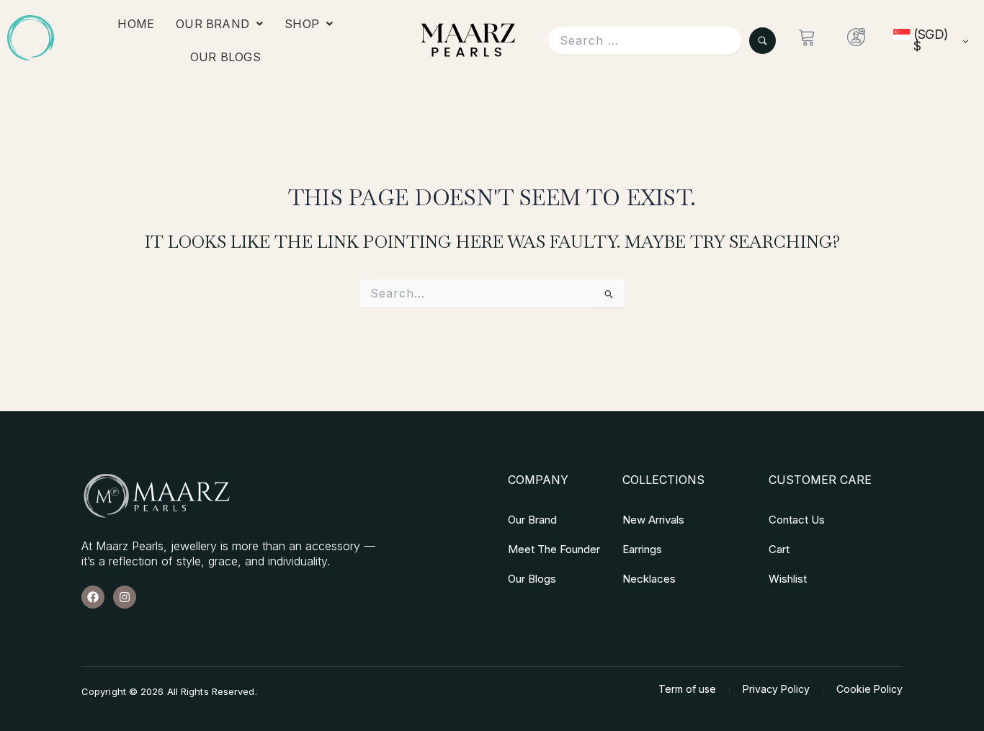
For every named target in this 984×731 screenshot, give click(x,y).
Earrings (642, 549)
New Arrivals (653, 519)
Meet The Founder (554, 549)
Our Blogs (225, 57)
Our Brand (212, 24)
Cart (779, 549)
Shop (302, 24)
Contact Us (797, 519)
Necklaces (649, 579)
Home (135, 24)
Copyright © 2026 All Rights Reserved (168, 691)
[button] (219, 23)
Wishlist (788, 579)
